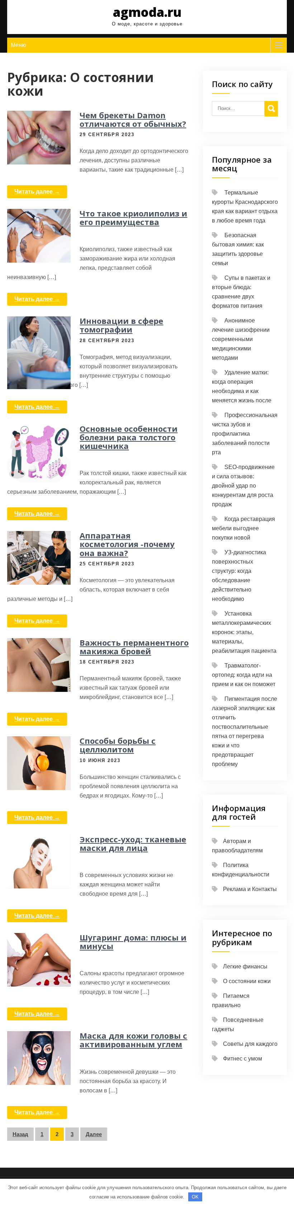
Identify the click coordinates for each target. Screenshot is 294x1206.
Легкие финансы (245, 966)
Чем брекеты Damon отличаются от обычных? (133, 119)
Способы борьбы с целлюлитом (118, 745)
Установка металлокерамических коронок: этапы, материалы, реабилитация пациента (244, 632)
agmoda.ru (147, 12)
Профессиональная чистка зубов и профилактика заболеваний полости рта (245, 433)
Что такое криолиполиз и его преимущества (133, 217)
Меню (18, 45)
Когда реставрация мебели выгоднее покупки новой (243, 528)
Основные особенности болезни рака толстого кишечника (128, 437)
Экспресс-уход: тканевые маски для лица (133, 843)
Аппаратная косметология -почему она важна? (127, 544)
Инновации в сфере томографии (121, 325)
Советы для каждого (250, 1044)
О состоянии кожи (247, 981)
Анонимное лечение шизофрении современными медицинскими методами (241, 339)
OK (195, 1197)
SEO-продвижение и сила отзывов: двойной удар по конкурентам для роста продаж (243, 485)
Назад (20, 1134)
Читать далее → (37, 191)
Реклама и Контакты (250, 889)
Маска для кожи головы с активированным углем (133, 1039)
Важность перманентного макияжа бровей (134, 646)
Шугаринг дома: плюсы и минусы (133, 941)
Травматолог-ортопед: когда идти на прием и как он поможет (243, 674)
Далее (94, 1134)
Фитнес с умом (242, 1059)
